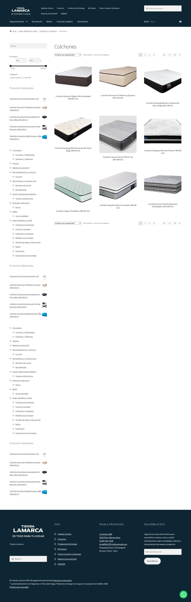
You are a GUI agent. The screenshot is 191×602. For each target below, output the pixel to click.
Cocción (18, 176)
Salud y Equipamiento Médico (24, 194)
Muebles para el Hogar (24, 238)
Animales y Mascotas (21, 203)
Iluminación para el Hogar (26, 255)
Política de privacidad (19, 587)
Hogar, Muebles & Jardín (28, 31)
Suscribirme (152, 561)
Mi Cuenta (92, 8)
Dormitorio (37, 21)
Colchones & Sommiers (24, 225)
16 (164, 55)
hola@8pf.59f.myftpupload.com (113, 544)
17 (169, 55)
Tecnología (17, 150)
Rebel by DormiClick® (49, 13)
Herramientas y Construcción (24, 181)
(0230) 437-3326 (106, 541)
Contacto (60, 8)
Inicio (15, 31)
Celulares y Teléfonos (24, 159)
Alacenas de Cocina (23, 185)
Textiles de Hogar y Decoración (28, 242)
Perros (18, 207)
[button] (183, 594)
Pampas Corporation (62, 580)
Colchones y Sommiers (48, 31)
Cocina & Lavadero (65, 21)
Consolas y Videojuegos (25, 155)
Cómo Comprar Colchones (109, 8)
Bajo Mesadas (21, 190)
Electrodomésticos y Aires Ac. (24, 172)
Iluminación (82, 21)
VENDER (64, 13)
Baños (49, 21)
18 (175, 55)
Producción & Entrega (76, 8)
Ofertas (15, 163)
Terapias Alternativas (24, 198)
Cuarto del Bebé (21, 216)
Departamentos (17, 21)
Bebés (14, 211)
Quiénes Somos (47, 8)
